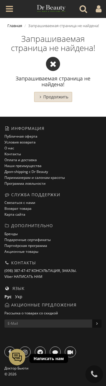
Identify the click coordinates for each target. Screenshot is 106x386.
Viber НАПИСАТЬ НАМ (23, 276)
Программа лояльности (25, 183)
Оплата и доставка (20, 159)
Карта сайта (14, 214)
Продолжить (55, 97)
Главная (14, 25)
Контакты (12, 153)
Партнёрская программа (25, 245)
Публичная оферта (20, 136)
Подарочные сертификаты (27, 239)
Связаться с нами (19, 202)
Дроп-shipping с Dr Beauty (26, 171)
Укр (20, 296)
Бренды (11, 233)
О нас (9, 148)
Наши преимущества (23, 165)
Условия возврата (20, 142)
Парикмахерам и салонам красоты (34, 177)
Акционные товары (21, 251)
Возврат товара (18, 208)
